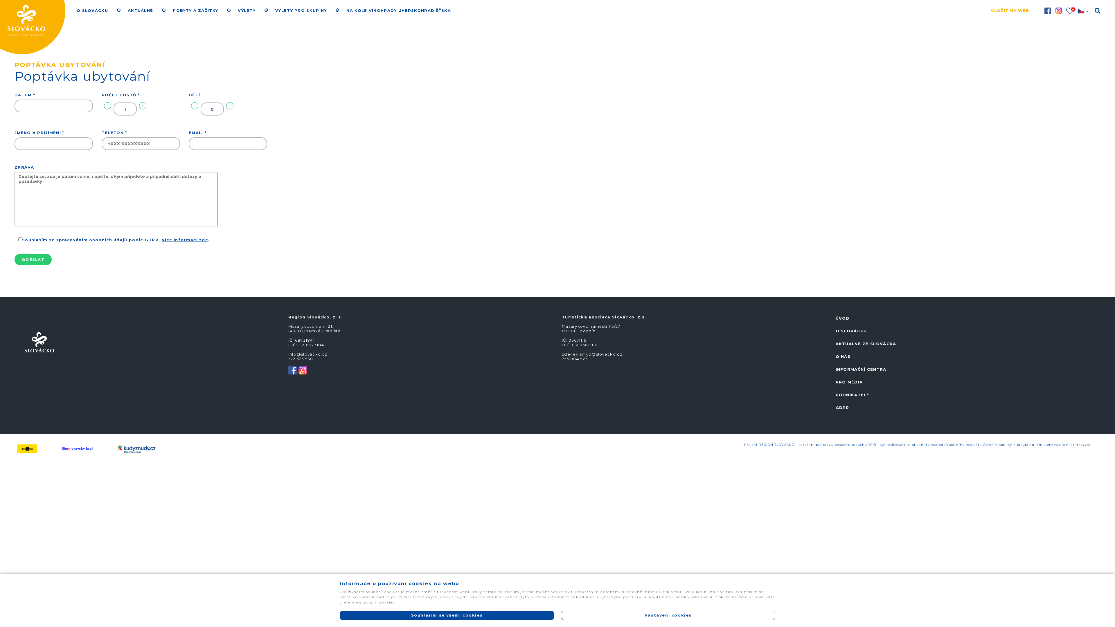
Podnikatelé (853, 394)
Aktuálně (140, 10)
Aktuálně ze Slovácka (866, 343)
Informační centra (861, 369)
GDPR (842, 407)
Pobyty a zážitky (195, 10)
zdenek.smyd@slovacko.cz (592, 354)
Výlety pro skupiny (301, 10)
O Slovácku (92, 10)
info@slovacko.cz (308, 354)
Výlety (247, 10)
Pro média (849, 382)
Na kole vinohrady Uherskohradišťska (398, 10)
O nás (843, 356)
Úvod (843, 318)
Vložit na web (1010, 10)
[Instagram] (302, 369)
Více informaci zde (185, 239)
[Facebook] (292, 369)
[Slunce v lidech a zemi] (39, 10)
